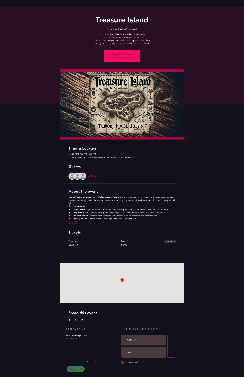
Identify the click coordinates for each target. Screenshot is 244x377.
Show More (73, 223)
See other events (122, 57)
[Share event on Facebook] (69, 320)
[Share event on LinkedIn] (82, 320)
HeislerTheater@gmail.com (76, 335)
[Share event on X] (76, 320)
